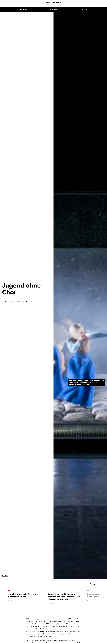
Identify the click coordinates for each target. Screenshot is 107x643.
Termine (5, 575)
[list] (53, 598)
